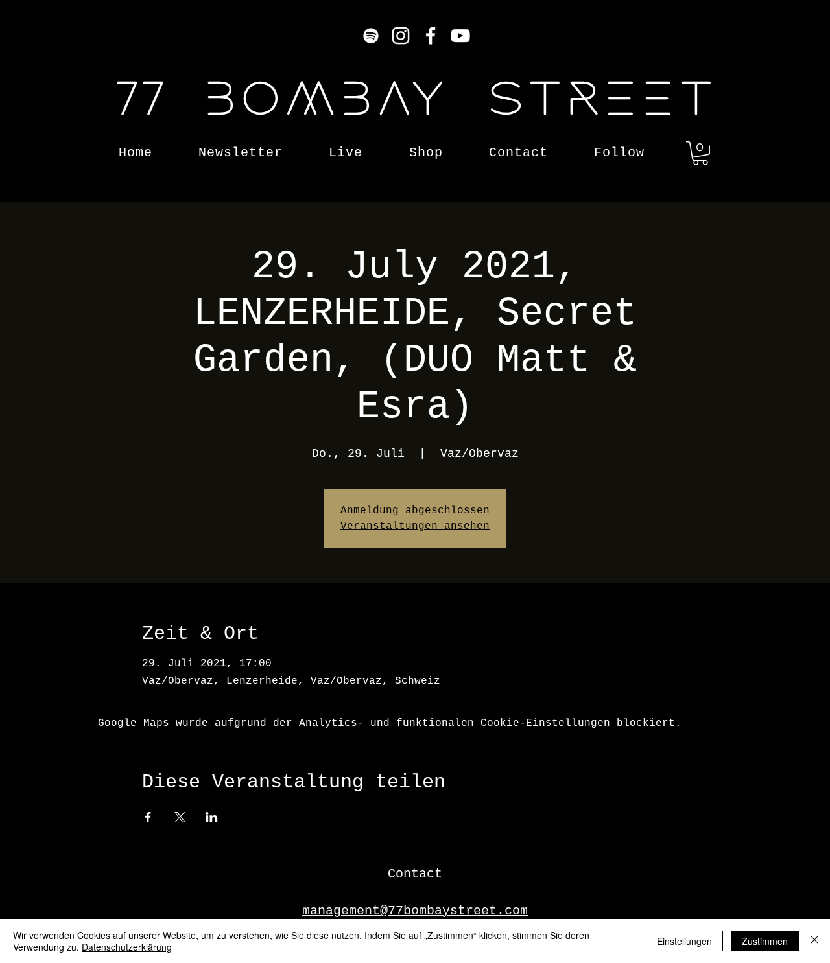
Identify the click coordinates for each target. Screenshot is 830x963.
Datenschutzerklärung (127, 946)
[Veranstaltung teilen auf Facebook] (148, 817)
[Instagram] (400, 35)
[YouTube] (460, 35)
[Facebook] (430, 35)
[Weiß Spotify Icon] (371, 35)
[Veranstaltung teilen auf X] (180, 817)
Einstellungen (684, 940)
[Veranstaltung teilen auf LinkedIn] (212, 817)
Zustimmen (765, 940)
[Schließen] (814, 941)
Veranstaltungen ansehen (415, 526)
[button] (700, 153)
